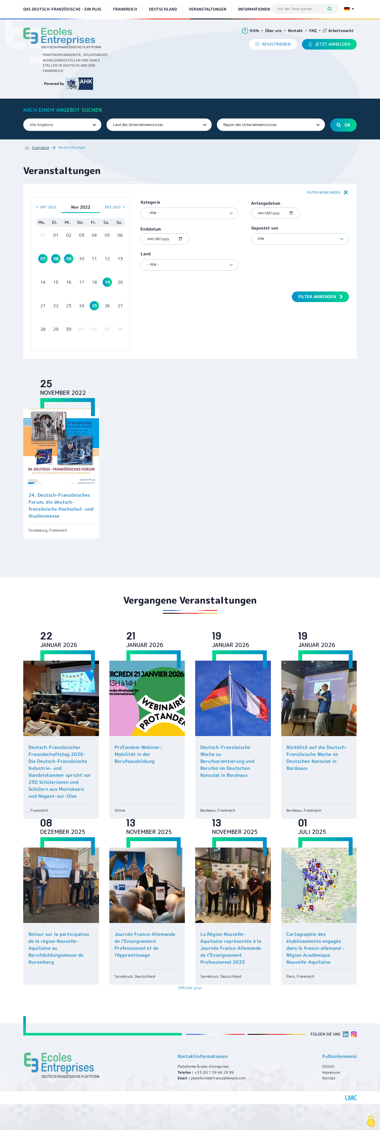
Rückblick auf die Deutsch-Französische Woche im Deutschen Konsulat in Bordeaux (316, 757)
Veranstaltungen (207, 9)
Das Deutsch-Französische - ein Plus (62, 9)
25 (94, 306)
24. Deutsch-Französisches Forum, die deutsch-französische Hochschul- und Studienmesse (61, 505)
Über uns (273, 30)
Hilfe (251, 30)
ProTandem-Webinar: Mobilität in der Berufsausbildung (138, 754)
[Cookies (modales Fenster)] (371, 1121)
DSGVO (328, 1066)
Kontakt (295, 30)
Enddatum (150, 229)
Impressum (331, 1072)
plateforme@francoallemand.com (218, 1078)
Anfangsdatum (265, 203)
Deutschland (163, 9)
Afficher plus (190, 988)
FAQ (313, 30)
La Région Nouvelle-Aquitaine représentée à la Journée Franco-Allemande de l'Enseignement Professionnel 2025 (230, 948)
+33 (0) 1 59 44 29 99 (214, 1072)
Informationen (254, 9)
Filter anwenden (317, 296)
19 (107, 282)
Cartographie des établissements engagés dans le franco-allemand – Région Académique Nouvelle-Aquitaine (315, 948)
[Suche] (332, 9)
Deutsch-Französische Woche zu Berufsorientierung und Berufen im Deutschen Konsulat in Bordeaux (227, 761)
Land (146, 254)
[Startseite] (64, 38)
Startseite (40, 147)
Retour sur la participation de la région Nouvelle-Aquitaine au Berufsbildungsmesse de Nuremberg (58, 948)
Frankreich (125, 9)
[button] (190, 192)
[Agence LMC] (351, 1097)
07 (42, 259)
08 (55, 259)
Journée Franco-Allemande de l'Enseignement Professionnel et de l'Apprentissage (145, 944)
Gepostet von (264, 228)
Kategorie (150, 202)
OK (347, 125)
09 (68, 259)
